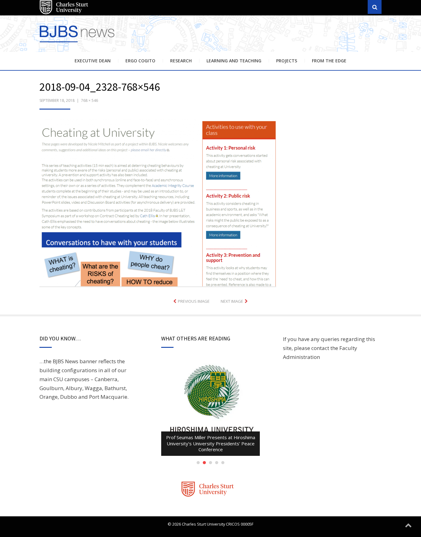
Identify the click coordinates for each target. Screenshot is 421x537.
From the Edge (329, 61)
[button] (157, 203)
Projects (286, 61)
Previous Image (194, 301)
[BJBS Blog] (77, 43)
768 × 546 (89, 100)
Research (181, 61)
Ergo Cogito (140, 61)
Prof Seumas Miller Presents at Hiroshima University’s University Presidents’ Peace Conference (210, 443)
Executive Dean (93, 61)
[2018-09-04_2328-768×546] (157, 202)
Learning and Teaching (233, 61)
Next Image (232, 301)
